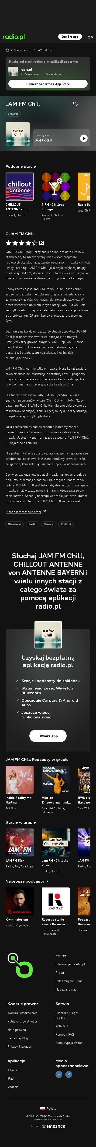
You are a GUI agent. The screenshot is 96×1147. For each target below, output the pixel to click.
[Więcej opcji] (87, 104)
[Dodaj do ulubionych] (75, 103)
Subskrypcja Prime (68, 1043)
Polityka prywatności (22, 1021)
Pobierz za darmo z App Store (48, 84)
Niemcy (49, 524)
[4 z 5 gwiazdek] (28, 243)
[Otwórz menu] (90, 36)
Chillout (13, 114)
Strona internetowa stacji (23, 512)
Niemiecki (14, 524)
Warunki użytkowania (22, 1013)
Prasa (59, 972)
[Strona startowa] (7, 50)
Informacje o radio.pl (70, 964)
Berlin (32, 524)
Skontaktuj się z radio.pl (66, 1015)
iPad (10, 1078)
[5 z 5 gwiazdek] (34, 243)
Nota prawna (16, 1030)
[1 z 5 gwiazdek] (8, 243)
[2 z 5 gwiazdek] (15, 243)
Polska (51, 1108)
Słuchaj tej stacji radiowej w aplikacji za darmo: (43, 61)
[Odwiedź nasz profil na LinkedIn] (59, 1074)
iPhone (12, 1070)
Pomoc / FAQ (64, 1034)
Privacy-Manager (19, 1046)
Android (13, 1087)
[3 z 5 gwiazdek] (21, 243)
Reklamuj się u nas (68, 981)
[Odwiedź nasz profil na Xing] (69, 1074)
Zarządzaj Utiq (17, 1038)
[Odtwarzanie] (84, 138)
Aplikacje (61, 1026)
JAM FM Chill (43, 140)
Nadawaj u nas (65, 989)
